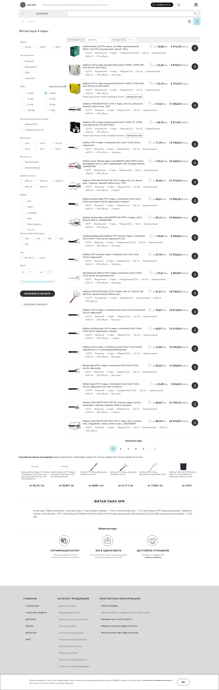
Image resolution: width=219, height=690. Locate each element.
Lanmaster (32, 213)
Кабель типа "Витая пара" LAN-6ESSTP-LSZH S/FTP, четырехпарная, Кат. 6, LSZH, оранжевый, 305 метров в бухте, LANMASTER (114, 164)
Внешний (29, 61)
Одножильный (32, 162)
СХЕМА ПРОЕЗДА (109, 606)
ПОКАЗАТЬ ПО (119, 40)
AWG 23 (28, 181)
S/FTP (57, 47)
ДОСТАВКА (31, 619)
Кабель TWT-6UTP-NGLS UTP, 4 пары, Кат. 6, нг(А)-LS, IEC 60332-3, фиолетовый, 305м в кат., (113, 292)
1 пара (52, 110)
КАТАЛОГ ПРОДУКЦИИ (73, 598)
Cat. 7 (42, 149)
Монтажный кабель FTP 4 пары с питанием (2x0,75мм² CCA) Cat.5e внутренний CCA (112, 274)
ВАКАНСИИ (31, 633)
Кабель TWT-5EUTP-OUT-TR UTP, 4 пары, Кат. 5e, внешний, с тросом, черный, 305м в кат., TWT (112, 181)
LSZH (27, 72)
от (23, 272)
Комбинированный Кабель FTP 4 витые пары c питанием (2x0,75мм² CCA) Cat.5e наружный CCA (114, 237)
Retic (29, 218)
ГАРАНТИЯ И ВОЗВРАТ (36, 612)
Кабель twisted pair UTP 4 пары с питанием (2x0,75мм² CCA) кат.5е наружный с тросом (112, 329)
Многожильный (32, 168)
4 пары (52, 93)
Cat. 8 (57, 149)
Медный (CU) (31, 124)
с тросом (42, 258)
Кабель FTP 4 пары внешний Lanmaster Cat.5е (93, 473)
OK (183, 682)
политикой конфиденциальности (157, 680)
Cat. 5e (58, 143)
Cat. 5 (42, 143)
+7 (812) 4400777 (124, 619)
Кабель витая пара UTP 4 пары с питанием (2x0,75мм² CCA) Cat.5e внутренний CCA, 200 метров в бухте (35, 475)
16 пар (52, 99)
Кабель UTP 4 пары (114, 457)
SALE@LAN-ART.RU (128, 626)
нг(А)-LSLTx (30, 78)
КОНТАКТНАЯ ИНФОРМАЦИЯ (120, 598)
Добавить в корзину (195, 48)
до (42, 272)
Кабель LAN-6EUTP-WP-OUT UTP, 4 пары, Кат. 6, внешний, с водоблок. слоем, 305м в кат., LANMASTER (112, 422)
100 (26, 238)
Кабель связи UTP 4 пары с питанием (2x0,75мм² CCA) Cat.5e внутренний (63, 474)
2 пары (30, 93)
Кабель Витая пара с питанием (69, 457)
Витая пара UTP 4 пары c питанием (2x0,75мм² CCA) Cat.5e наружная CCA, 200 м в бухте (111, 385)
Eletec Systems (34, 224)
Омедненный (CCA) (34, 130)
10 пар (30, 99)
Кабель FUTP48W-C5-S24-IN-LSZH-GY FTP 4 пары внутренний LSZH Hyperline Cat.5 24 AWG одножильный (121, 513)
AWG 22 (44, 186)
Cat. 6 (27, 149)
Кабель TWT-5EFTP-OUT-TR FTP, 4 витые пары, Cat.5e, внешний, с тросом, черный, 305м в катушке (112, 403)
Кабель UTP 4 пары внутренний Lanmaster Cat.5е (152, 473)
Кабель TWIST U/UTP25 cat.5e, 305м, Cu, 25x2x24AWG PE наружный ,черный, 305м (182, 474)
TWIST (30, 207)
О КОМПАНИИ (32, 606)
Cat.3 (27, 143)
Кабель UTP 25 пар (133, 457)
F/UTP (43, 47)
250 (38, 238)
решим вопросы (153, 557)
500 (61, 238)
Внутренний (30, 67)
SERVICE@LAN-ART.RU (127, 633)
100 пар (31, 110)
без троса (29, 258)
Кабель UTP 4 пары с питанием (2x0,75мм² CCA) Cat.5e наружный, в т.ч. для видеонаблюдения (112, 348)
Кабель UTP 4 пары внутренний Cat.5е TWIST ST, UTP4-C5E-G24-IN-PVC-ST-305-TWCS (112, 123)
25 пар (30, 104)
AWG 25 (59, 181)
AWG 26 (28, 186)
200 (26, 244)
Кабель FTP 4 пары (95, 457)
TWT (29, 201)
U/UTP (28, 47)
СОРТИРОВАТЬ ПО (76, 40)
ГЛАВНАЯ (30, 598)
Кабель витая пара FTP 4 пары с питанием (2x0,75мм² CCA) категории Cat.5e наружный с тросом (112, 200)
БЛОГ (28, 639)
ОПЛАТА (30, 626)
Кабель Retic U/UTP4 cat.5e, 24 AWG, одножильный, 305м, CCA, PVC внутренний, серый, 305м (111, 47)
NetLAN (30, 230)
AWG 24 (44, 181)
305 (50, 238)
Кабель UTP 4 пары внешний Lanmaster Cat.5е (123, 473)
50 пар (52, 104)
